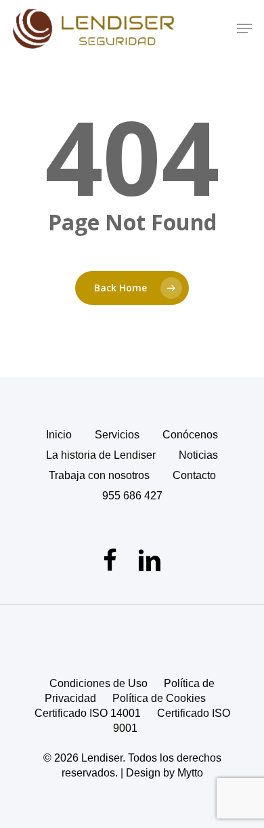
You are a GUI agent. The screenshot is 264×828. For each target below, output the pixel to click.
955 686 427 (132, 495)
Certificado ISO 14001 (88, 713)
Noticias (198, 455)
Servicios (117, 434)
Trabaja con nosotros (99, 475)
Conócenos (190, 434)
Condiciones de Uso (98, 683)
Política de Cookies (159, 698)
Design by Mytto (164, 773)
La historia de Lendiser (101, 455)
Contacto (194, 475)
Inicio (59, 434)
